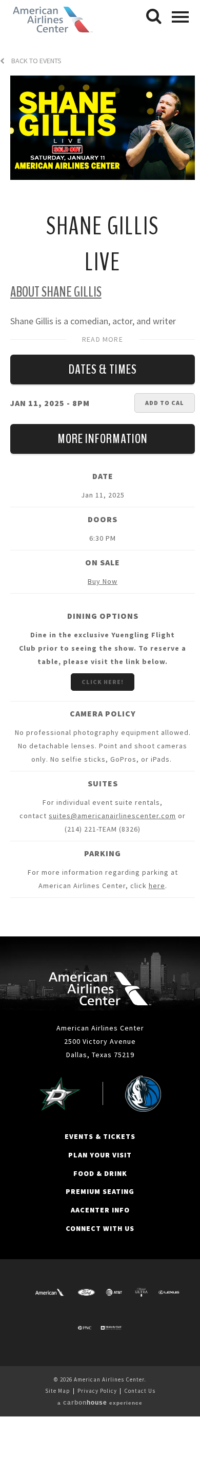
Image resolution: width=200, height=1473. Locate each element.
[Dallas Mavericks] (143, 1094)
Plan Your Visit (100, 1154)
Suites (103, 783)
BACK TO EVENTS (36, 61)
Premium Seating (100, 1191)
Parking (102, 853)
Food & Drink (100, 1173)
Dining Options (102, 616)
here (157, 885)
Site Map (57, 1390)
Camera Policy (103, 713)
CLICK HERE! (103, 682)
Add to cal (164, 403)
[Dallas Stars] (60, 1094)
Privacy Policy (97, 1390)
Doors (102, 519)
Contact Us (139, 1390)
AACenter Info (100, 1209)
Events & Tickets (100, 1136)
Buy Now (102, 581)
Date (102, 476)
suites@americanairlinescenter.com (112, 815)
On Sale (102, 562)
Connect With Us (100, 1228)
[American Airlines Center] (100, 989)
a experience (100, 1402)
